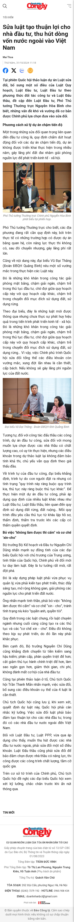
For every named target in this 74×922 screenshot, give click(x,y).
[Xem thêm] (69, 6)
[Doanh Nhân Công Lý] (37, 832)
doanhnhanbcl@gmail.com (41, 896)
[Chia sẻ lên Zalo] (22, 70)
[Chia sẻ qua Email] (30, 70)
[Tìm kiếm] (5, 6)
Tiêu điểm (8, 17)
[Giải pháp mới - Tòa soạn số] (44, 902)
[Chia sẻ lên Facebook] (5, 70)
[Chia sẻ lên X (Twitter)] (14, 70)
